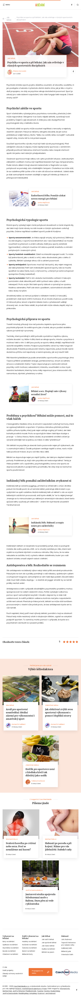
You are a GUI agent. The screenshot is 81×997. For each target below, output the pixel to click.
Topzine (40, 991)
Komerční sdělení (18, 724)
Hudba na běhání (48, 949)
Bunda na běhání (9, 951)
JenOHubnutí (50, 993)
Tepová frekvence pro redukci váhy (68, 943)
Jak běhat (9, 18)
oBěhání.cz (3, 18)
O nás (5, 967)
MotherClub (7, 991)
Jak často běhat (48, 946)
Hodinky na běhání (29, 941)
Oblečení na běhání (10, 954)
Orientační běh (67, 954)
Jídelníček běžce (51, 705)
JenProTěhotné (19, 991)
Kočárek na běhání (29, 945)
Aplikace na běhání (10, 945)
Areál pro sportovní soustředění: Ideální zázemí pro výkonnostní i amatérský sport (20, 714)
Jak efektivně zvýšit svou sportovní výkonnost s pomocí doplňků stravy (59, 712)
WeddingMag (23, 993)
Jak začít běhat (48, 939)
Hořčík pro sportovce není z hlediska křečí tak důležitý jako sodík (40, 772)
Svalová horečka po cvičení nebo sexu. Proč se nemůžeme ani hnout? (21, 846)
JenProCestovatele (10, 993)
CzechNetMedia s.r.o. (21, 986)
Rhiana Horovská (19, 71)
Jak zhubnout (66, 939)
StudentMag (55, 991)
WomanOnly (65, 988)
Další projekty (8, 970)
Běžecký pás (66, 951)
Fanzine (47, 991)
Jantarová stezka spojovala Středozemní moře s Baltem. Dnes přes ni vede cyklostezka (40, 899)
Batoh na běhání (28, 951)
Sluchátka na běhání (11, 948)
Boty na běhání (8, 941)
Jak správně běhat (49, 942)
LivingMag (33, 993)
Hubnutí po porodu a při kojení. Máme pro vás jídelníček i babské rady (58, 846)
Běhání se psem (48, 952)
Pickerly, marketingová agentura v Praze (31, 988)
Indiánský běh (66, 948)
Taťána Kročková (38, 781)
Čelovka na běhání (29, 948)
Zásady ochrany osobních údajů (13, 974)
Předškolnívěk (30, 991)
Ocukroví (41, 993)
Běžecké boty (27, 954)
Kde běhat (10, 705)
